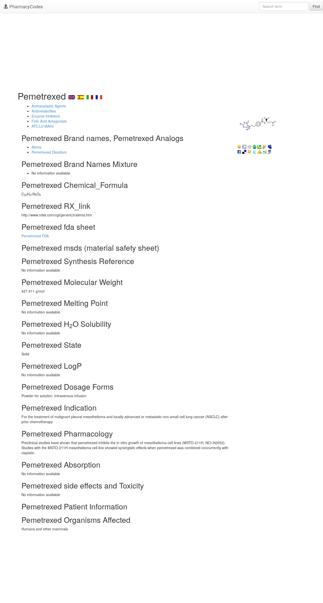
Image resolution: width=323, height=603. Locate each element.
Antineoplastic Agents (49, 105)
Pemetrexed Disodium (49, 152)
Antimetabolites (44, 110)
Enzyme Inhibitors (46, 116)
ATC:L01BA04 (43, 126)
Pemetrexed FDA (35, 235)
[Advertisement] (161, 50)
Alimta (36, 147)
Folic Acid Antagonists (49, 121)
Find (316, 6)
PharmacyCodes (25, 6)
